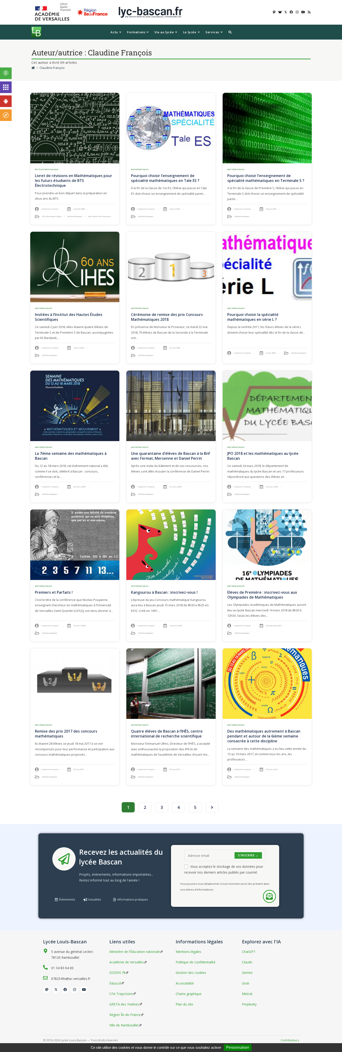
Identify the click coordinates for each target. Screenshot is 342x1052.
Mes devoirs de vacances (99, 216)
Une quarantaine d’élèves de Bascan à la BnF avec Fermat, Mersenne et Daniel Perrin (170, 456)
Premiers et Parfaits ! (54, 592)
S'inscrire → (248, 855)
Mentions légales (188, 951)
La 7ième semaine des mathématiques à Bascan (71, 456)
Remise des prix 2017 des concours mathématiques (66, 734)
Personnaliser (237, 1047)
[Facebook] (65, 989)
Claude (247, 962)
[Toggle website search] (230, 32)
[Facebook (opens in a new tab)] (291, 12)
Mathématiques (74, 216)
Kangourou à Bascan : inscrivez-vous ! (164, 592)
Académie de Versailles (126, 962)
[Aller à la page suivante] (211, 807)
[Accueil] (33, 68)
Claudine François (52, 68)
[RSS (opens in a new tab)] (308, 12)
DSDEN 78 (117, 972)
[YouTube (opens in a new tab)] (303, 12)
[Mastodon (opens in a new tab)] (274, 12)
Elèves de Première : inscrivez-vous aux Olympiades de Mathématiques (262, 595)
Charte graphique (188, 994)
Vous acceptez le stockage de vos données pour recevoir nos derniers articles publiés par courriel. (223, 869)
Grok (245, 983)
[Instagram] (74, 989)
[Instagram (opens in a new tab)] (297, 12)
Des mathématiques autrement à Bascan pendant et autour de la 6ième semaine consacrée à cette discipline (263, 736)
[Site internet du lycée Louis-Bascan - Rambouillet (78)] (150, 12)
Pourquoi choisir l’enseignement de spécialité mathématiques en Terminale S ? (265, 178)
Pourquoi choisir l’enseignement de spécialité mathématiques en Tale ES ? (165, 178)
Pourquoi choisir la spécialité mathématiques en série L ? (252, 317)
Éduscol (115, 983)
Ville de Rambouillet (124, 1025)
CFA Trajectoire (121, 994)
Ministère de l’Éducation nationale (134, 951)
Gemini (247, 972)
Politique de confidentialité (195, 962)
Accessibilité (185, 983)
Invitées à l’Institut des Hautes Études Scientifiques (68, 317)
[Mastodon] (46, 989)
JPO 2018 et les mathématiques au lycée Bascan (262, 456)
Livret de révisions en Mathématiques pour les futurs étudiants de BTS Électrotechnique (73, 180)
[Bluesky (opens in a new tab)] (280, 12)
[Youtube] (83, 989)
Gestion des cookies (191, 972)
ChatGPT (248, 951)
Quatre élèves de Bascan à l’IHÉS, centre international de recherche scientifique (167, 734)
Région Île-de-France (125, 1014)
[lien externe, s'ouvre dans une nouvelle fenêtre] (53, 12)
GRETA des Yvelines (124, 1004)
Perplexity (249, 1004)
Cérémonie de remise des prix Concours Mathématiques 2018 (167, 317)
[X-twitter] (55, 989)
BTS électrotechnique (47, 169)
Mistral (247, 994)
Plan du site (184, 1004)
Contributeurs (290, 1040)
